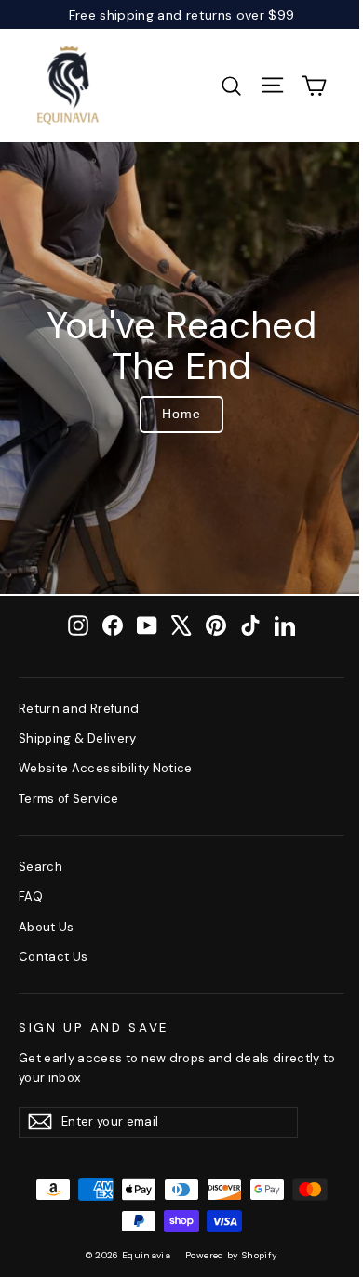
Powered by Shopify (231, 1255)
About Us (46, 927)
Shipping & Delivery (78, 738)
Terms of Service (69, 799)
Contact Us (53, 957)
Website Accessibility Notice (106, 768)
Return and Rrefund (79, 709)
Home (181, 413)
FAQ (31, 896)
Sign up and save (93, 1027)
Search (40, 867)
